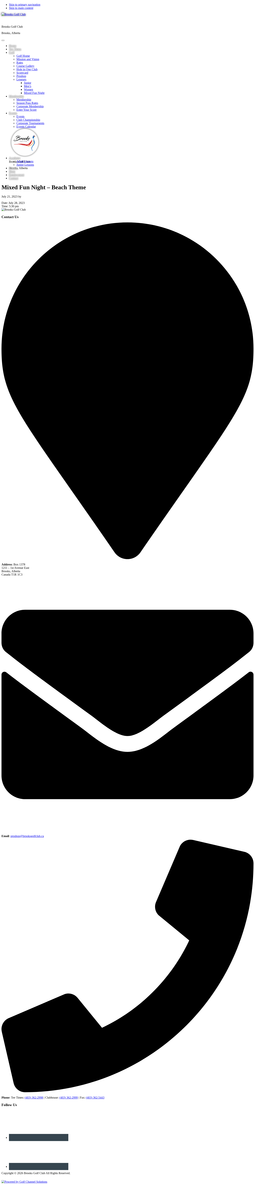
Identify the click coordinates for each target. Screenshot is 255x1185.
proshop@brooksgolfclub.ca (27, 836)
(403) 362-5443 (95, 1097)
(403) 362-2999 (68, 1097)
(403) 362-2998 (34, 1097)
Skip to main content (21, 8)
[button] (11, 52)
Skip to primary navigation (24, 4)
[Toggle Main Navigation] (2, 40)
